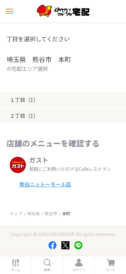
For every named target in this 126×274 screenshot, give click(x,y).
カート (110, 269)
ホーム (15, 269)
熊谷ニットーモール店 (45, 184)
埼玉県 (33, 213)
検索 (47, 269)
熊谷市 (51, 213)
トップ (16, 213)
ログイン (78, 269)
